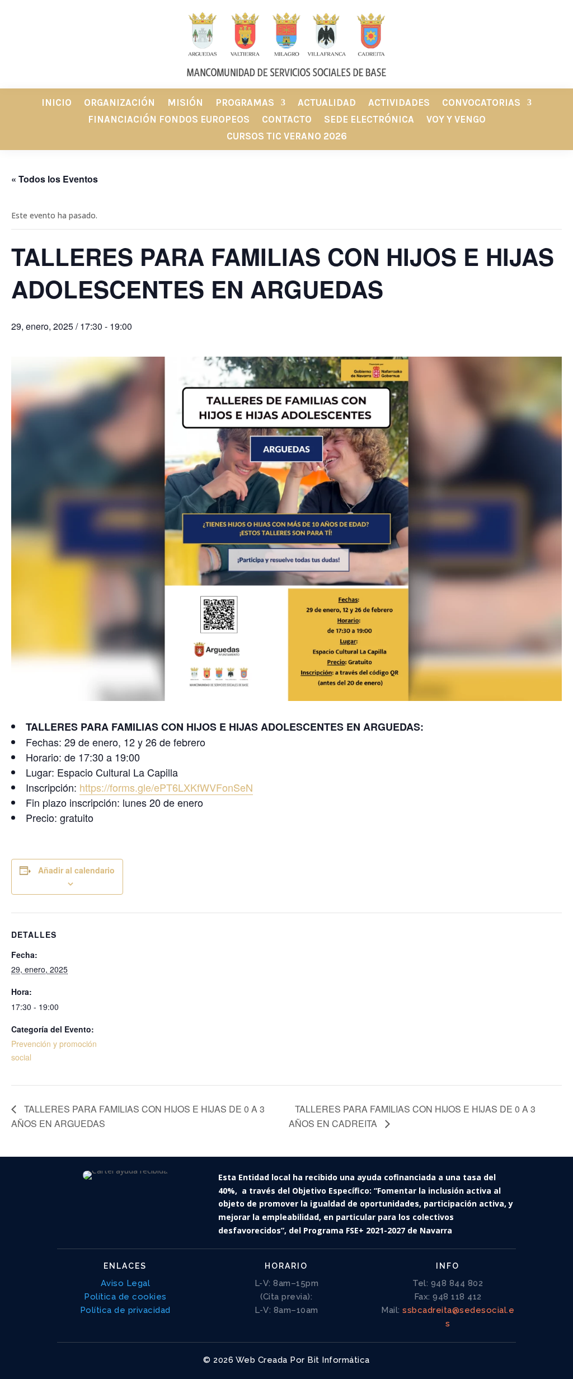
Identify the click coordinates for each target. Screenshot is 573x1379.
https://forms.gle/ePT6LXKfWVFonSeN (166, 787)
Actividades (399, 103)
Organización (119, 103)
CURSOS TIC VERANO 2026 (287, 137)
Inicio (56, 103)
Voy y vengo (456, 120)
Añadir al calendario (76, 870)
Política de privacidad (125, 1310)
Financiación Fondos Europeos (169, 120)
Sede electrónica (369, 120)
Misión (185, 103)
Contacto (287, 120)
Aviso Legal (126, 1283)
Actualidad (327, 103)
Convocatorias (481, 103)
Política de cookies (125, 1297)
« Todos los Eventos (54, 178)
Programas (244, 103)
